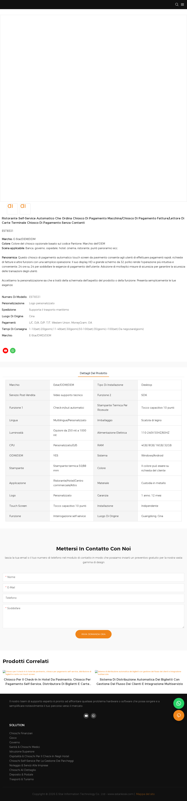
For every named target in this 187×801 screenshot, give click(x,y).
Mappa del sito (145, 794)
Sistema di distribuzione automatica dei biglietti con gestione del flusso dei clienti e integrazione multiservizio (139, 682)
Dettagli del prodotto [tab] (93, 373)
